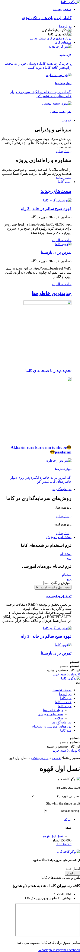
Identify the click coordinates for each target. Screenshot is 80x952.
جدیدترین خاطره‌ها (51, 293)
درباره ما (65, 694)
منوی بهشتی (39, 758)
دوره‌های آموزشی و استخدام (51, 726)
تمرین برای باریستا (56, 252)
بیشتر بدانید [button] (63, 516)
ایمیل (76, 868)
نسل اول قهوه (53, 836)
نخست (56, 758)
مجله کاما (64, 706)
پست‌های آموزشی (50, 714)
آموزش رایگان (60, 583)
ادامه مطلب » (61, 240)
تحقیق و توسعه (58, 596)
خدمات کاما (63, 702)
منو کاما (65, 698)
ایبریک (67, 819)
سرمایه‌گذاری (61, 722)
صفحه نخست (61, 690)
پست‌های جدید (56, 191)
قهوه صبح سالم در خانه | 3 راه (46, 208)
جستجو (75, 666)
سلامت (58, 718)
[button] (40, 662)
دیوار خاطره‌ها (53, 710)
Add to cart (63, 844)
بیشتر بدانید (63, 151)
